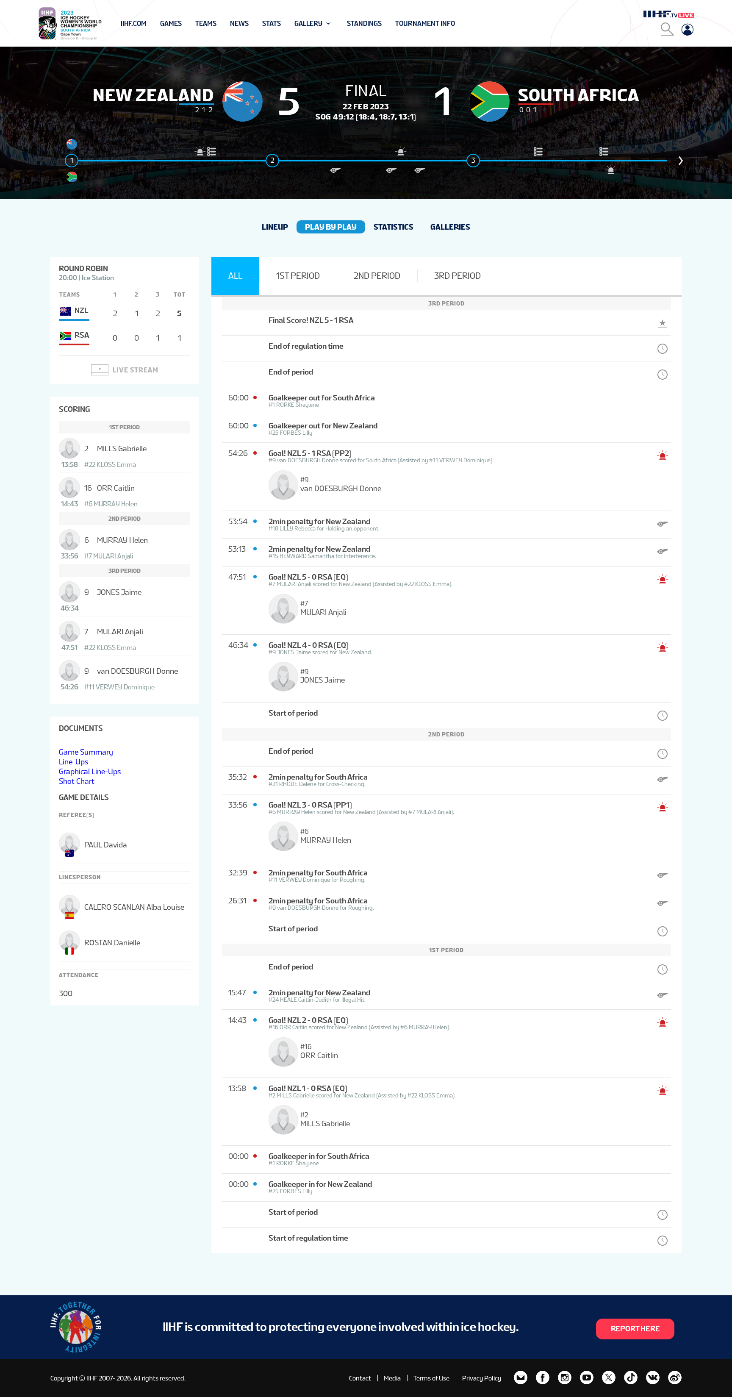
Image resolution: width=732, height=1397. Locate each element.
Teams (205, 23)
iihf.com (134, 23)
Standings (364, 23)
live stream (135, 370)
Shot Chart (76, 781)
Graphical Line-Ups (90, 771)
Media (392, 1378)
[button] (680, 160)
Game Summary (86, 752)
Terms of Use (431, 1378)
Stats (271, 23)
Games (171, 23)
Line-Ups (73, 762)
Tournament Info (425, 23)
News (239, 23)
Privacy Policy (481, 1378)
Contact (360, 1378)
